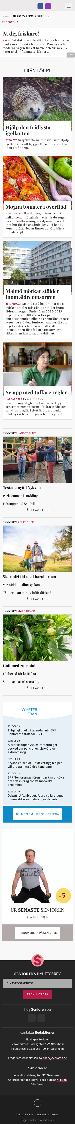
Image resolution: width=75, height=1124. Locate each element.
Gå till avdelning (38, 510)
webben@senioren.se (53, 1058)
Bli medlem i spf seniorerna (37, 814)
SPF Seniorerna (51, 1075)
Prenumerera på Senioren (37, 932)
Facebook (40, 6)
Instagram (48, 6)
